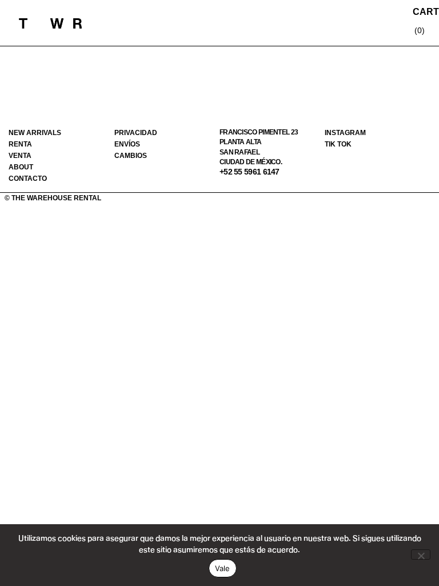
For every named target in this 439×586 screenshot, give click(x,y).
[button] (340, 23)
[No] (420, 554)
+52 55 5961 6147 (250, 171)
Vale (222, 568)
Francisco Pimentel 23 (259, 132)
